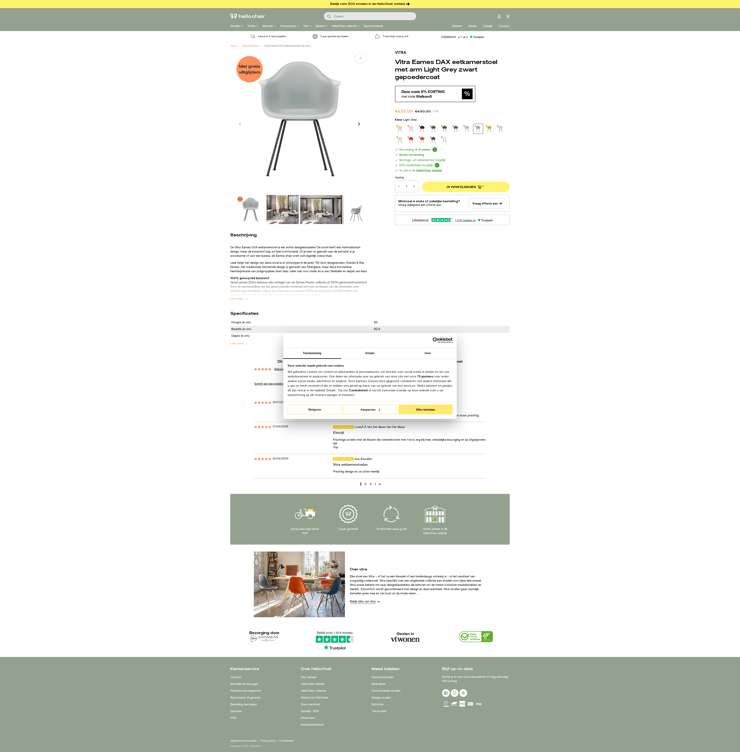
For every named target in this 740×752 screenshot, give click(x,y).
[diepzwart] (422, 129)
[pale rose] (500, 129)
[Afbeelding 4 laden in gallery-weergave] (356, 209)
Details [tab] (370, 353)
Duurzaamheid (310, 704)
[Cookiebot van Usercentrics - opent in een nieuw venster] (435, 340)
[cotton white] (411, 129)
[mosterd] (489, 129)
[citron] (400, 129)
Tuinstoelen (379, 711)
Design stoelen (381, 697)
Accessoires (288, 26)
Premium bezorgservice (245, 690)
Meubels (267, 26)
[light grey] (478, 129)
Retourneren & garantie (245, 697)
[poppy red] (411, 140)
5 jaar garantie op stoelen (334, 36)
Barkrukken (379, 683)
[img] (262, 403)
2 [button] (366, 484)
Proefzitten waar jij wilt (395, 36)
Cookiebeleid (358, 390)
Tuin (306, 26)
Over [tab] (428, 353)
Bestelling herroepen (243, 704)
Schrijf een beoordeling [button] (269, 383)
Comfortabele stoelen (386, 690)
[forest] (444, 129)
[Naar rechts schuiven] (359, 124)
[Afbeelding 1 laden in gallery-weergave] (250, 209)
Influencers (308, 717)
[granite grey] (456, 129)
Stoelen (235, 26)
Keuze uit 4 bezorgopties (272, 36)
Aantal (399, 177)
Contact (235, 677)
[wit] (444, 140)
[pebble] (400, 140)
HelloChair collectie (344, 26)
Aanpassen (367, 409)
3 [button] (371, 484)
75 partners (425, 376)
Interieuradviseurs (312, 724)
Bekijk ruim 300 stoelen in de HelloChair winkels (367, 3)
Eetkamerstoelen (383, 677)
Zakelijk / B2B (310, 711)
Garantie (236, 711)
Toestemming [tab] (312, 353)
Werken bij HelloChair (314, 697)
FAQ (233, 717)
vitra (400, 53)
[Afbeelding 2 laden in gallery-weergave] (283, 209)
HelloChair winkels (313, 683)
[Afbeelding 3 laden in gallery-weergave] (322, 209)
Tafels (251, 26)
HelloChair (255, 746)
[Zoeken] (329, 16)
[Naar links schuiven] (240, 124)
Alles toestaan (425, 409)
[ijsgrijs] (467, 129)
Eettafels (378, 704)
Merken (320, 26)
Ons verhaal (308, 677)
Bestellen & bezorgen (244, 683)
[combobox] (370, 16)
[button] (375, 484)
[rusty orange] (422, 140)
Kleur (406, 119)
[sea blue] (433, 140)
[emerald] (433, 129)
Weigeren (314, 409)
